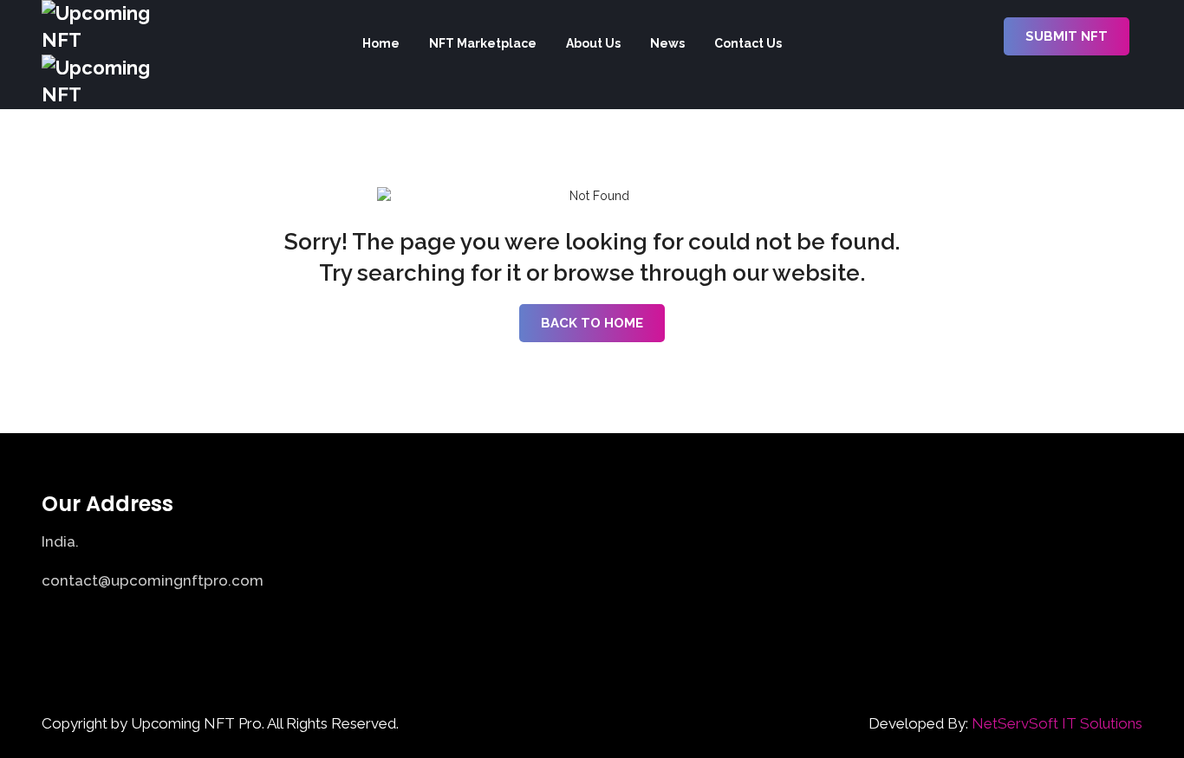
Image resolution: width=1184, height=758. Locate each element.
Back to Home (592, 323)
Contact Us (748, 43)
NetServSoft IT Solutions (1057, 723)
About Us (593, 43)
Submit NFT (1066, 36)
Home (381, 43)
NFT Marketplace (483, 43)
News (667, 43)
